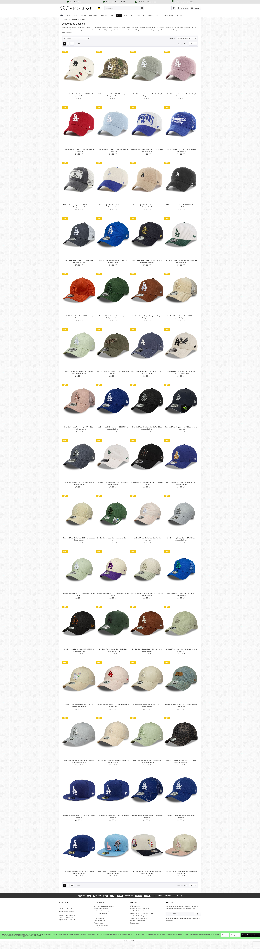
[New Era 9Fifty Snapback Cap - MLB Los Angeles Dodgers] (78, 790)
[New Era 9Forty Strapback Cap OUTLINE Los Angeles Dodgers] (147, 401)
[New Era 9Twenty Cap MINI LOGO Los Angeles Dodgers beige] (112, 457)
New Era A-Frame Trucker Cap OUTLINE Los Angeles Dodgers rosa (79, 428)
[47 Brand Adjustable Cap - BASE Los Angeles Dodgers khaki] (147, 179)
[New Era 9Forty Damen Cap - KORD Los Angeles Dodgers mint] (181, 623)
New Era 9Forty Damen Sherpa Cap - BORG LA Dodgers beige (113, 761)
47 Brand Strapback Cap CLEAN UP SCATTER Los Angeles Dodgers (79, 95)
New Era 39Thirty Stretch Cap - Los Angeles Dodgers (181, 816)
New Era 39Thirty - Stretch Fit (139, 908)
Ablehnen (225, 935)
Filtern (68, 38)
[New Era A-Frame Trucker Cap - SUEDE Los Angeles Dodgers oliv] (112, 623)
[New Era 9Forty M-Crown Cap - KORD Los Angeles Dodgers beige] (181, 235)
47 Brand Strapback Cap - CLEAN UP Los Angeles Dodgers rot (79, 150)
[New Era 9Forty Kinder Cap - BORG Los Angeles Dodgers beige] (78, 512)
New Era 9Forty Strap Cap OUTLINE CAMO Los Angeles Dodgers (78, 483)
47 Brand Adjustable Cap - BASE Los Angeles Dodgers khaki (147, 206)
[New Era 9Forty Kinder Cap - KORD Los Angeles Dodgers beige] (147, 568)
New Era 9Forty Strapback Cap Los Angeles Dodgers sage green (79, 372)
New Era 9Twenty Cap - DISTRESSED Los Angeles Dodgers (113, 372)
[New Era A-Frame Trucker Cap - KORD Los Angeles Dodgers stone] (181, 290)
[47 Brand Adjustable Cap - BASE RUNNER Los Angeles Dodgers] (181, 179)
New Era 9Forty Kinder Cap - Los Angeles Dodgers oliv (113, 539)
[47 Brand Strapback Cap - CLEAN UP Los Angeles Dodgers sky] (112, 124)
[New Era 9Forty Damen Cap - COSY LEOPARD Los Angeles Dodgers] (181, 735)
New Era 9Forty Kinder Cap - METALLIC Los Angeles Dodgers (181, 539)
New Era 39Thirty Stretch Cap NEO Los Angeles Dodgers (147, 816)
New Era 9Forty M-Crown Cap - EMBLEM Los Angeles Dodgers (181, 483)
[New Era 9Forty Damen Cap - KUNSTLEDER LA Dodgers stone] (147, 679)
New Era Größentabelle (137, 920)
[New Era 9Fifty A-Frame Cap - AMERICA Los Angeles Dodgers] (147, 846)
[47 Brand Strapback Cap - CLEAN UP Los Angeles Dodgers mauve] (181, 68)
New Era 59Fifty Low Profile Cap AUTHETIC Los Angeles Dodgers (78, 872)
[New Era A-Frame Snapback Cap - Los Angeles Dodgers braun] (147, 290)
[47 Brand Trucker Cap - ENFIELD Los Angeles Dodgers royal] (181, 124)
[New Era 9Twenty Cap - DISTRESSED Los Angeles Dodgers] (112, 346)
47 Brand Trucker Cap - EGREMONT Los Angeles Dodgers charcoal (79, 206)
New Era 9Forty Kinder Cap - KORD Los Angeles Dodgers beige (147, 594)
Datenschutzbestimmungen (182, 918)
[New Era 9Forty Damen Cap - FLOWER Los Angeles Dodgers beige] (78, 679)
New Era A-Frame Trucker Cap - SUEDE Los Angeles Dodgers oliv (113, 650)
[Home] (61, 15)
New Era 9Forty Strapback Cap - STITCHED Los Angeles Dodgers (147, 372)
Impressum (98, 916)
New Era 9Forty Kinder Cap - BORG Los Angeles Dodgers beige (79, 539)
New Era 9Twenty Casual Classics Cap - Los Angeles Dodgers (113, 261)
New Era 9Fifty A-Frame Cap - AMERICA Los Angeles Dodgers (147, 872)
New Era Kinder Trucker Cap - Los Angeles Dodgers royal (181, 594)
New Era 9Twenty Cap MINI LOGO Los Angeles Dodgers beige (113, 483)
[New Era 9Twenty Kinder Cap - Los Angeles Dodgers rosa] (147, 512)
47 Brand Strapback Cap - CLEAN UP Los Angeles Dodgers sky (113, 150)
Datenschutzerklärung (101, 911)
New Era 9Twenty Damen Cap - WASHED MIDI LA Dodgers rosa (113, 705)
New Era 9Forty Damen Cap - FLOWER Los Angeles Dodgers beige (79, 705)
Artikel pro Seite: (182, 44)
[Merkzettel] (173, 8)
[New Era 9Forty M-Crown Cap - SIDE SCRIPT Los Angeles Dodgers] (112, 401)
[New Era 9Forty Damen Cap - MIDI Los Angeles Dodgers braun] (147, 623)
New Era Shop (99, 918)
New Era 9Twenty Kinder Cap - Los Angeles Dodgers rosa (147, 539)
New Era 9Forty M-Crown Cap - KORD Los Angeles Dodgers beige (181, 261)
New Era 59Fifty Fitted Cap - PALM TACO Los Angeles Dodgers (113, 872)
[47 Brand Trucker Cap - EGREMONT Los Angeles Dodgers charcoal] (78, 179)
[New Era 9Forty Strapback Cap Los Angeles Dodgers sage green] (78, 346)
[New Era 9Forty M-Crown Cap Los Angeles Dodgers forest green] (112, 290)
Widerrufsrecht (99, 923)
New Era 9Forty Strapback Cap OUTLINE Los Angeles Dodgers (147, 428)
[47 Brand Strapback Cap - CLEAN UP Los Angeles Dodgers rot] (78, 124)
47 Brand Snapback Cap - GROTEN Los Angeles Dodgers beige (147, 150)
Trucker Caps (134, 923)
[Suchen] (142, 8)
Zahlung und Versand (101, 925)
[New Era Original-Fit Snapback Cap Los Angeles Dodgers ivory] (181, 846)
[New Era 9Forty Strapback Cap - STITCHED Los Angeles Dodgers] (147, 346)
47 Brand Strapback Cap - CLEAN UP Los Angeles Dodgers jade (147, 95)
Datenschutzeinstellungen (250, 935)
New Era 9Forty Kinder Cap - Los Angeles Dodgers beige (113, 594)
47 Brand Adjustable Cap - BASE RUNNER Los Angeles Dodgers (181, 206)
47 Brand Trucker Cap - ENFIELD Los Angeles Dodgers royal (181, 150)
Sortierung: (171, 38)
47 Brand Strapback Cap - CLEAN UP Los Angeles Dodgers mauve (181, 95)
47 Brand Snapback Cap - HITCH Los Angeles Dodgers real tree (113, 95)
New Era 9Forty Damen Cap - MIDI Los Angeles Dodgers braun (147, 650)
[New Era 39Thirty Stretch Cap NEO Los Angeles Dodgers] (147, 790)
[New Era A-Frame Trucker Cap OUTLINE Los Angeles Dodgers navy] (147, 235)
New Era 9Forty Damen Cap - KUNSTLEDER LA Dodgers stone (147, 705)
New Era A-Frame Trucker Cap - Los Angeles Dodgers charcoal (78, 261)
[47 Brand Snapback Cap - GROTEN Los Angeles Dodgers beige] (147, 124)
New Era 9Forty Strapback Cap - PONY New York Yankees (147, 483)
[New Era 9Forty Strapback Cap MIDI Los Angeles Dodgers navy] (181, 401)
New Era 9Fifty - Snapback (138, 916)
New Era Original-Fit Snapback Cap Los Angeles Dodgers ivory (181, 872)
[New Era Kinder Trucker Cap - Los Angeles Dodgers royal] (181, 568)
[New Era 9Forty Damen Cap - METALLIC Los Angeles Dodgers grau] (78, 735)
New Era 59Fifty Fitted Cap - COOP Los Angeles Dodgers (113, 816)
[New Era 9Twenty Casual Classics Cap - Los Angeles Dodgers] (112, 235)
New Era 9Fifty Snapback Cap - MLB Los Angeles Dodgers (79, 816)
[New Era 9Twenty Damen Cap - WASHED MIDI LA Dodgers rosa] (112, 679)
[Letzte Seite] (72, 43)
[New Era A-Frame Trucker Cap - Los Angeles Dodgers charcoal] (78, 235)
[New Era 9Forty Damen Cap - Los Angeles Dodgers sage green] (147, 735)
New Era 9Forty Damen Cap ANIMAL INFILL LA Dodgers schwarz (79, 650)
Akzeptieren (235, 935)
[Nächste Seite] (68, 43)
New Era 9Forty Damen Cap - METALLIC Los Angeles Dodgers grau (79, 761)
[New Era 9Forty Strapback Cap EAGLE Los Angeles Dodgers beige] (181, 346)
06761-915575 (65, 908)
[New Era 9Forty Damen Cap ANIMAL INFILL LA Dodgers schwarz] (78, 623)
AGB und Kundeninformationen (104, 906)
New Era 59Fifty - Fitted (137, 911)
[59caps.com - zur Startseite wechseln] (76, 8)
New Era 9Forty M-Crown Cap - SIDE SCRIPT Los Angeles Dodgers (113, 428)
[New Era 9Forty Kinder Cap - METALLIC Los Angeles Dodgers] (181, 512)
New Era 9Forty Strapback (138, 918)
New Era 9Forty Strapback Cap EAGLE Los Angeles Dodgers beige (181, 372)
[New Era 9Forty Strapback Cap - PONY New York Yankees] (147, 457)
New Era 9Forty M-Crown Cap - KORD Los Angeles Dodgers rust (78, 317)
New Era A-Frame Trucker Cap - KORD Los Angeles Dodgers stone (181, 317)
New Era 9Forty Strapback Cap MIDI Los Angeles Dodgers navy (181, 428)
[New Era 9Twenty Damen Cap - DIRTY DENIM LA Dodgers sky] (181, 679)
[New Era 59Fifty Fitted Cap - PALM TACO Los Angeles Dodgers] (112, 846)
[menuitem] (124, 8)
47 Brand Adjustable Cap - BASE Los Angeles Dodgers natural (113, 206)
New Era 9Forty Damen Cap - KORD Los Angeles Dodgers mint (181, 650)
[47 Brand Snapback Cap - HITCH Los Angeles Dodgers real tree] (112, 68)
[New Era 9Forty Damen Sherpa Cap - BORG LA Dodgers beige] (112, 735)
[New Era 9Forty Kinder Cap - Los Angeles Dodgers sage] (78, 568)
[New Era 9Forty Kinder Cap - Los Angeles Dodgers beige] (112, 568)
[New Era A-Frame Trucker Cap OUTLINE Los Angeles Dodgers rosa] (78, 401)
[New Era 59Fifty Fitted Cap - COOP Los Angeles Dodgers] (112, 790)
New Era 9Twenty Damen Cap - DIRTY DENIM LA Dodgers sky (181, 705)
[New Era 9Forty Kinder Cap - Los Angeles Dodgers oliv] (112, 512)
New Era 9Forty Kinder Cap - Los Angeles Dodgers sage (79, 594)
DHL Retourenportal (100, 913)
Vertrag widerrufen (100, 920)
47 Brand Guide (135, 906)
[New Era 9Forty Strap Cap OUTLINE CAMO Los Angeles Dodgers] (78, 457)
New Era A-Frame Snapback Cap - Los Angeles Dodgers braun (147, 317)
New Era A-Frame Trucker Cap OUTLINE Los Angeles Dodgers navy (147, 261)
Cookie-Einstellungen (101, 908)
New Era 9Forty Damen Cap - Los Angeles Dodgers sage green (147, 761)
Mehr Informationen (36, 936)
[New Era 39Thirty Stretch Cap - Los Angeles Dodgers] (181, 790)
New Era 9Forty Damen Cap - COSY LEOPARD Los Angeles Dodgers (181, 761)
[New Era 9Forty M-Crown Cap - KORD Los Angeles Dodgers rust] (78, 290)
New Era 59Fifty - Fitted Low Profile (141, 913)
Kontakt (96, 928)
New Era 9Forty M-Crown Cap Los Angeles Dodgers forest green (113, 317)
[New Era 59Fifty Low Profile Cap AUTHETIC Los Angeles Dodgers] (78, 846)
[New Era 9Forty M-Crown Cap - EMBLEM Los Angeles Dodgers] (181, 457)
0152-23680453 (66, 918)
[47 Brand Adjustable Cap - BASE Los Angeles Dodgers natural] (112, 179)
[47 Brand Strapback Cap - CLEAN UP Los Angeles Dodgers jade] (147, 68)
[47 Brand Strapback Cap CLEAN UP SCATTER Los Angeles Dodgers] (78, 68)
